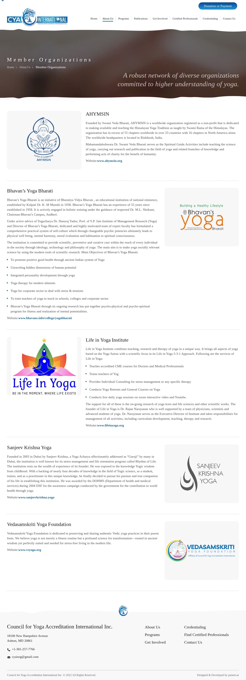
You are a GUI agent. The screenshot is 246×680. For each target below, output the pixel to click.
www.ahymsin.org (109, 161)
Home (94, 18)
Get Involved (160, 18)
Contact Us (229, 18)
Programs (123, 18)
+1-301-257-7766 (23, 649)
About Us (107, 18)
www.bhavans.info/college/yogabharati (45, 318)
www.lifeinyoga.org (110, 425)
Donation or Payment (218, 6)
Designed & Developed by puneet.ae (218, 675)
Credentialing (210, 18)
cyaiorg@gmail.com (25, 657)
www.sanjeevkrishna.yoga (36, 497)
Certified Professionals (185, 18)
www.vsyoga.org (29, 549)
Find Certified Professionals (206, 634)
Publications (141, 18)
